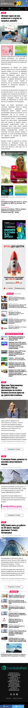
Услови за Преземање (17, 698)
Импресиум (8, 698)
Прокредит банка (21, 197)
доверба (12, 197)
